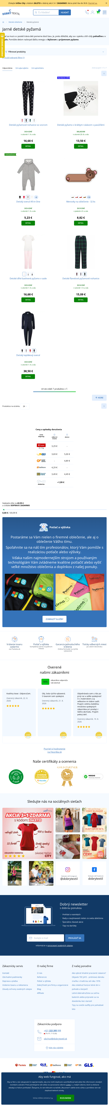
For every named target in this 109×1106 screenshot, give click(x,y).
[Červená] (24, 197)
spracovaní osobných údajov (60, 945)
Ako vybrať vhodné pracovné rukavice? (89, 973)
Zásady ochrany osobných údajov (17, 989)
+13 (88, 197)
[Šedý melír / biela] (34, 120)
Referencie (42, 977)
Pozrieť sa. (92, 3)
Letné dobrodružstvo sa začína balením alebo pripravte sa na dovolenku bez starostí (85, 997)
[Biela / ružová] (24, 274)
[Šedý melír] (28, 197)
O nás (39, 973)
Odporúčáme (7, 68)
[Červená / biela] (22, 120)
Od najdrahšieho (37, 68)
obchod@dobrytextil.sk (55, 1038)
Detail (28, 146)
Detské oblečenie (15, 22)
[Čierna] (20, 197)
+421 (52, 1030)
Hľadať (65, 12)
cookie (68, 1085)
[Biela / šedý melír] (28, 274)
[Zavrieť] (106, 3)
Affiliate (40, 993)
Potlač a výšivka (44, 981)
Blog (39, 989)
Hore (100, 397)
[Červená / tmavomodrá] (77, 274)
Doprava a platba (10, 981)
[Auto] (72, 197)
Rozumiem (65, 1098)
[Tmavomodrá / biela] (26, 120)
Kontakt (5, 973)
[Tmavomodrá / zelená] (85, 274)
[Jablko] (80, 197)
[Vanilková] (32, 197)
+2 (36, 197)
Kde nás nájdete (56, 1047)
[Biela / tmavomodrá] (32, 274)
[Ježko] (84, 197)
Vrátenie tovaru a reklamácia (15, 985)
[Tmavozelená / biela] (30, 120)
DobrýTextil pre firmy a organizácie (52, 985)
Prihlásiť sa (74, 938)
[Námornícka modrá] (34, 351)
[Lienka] (76, 197)
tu (52, 1098)
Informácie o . (54, 945)
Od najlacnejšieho (21, 68)
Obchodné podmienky (12, 977)
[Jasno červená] (30, 351)
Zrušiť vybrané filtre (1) (14, 57)
